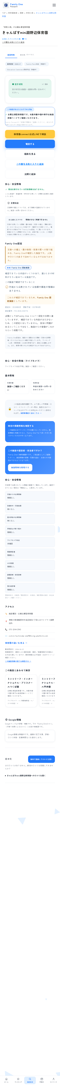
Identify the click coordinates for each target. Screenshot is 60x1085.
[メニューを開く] (54, 5)
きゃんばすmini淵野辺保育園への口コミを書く (26, 775)
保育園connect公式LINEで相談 (30, 134)
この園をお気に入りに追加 (13, 42)
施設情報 (11, 54)
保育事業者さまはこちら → (31, 413)
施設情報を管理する (20, 467)
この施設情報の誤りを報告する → (18, 661)
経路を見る (30, 153)
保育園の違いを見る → (16, 642)
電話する (30, 143)
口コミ (27, 54)
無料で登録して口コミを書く (41, 759)
